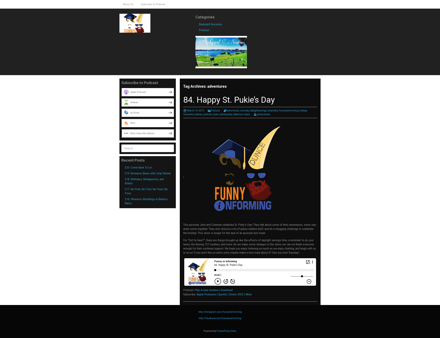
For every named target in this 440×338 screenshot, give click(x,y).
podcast (207, 114)
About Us (128, 4)
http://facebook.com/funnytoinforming (220, 318)
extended (273, 110)
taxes (247, 114)
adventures (233, 110)
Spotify (222, 294)
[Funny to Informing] (134, 23)
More (248, 294)
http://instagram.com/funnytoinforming (220, 311)
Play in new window (206, 290)
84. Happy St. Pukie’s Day (229, 100)
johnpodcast (263, 114)
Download (227, 290)
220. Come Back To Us (138, 167)
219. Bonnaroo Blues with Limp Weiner (148, 173)
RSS (240, 294)
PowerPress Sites (226, 331)
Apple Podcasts (206, 294)
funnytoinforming (288, 110)
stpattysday (225, 114)
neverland (188, 114)
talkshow (238, 114)
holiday (303, 110)
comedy (244, 110)
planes (198, 114)
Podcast (204, 30)
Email (232, 294)
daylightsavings (258, 110)
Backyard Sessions (210, 24)
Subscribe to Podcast (153, 4)
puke (215, 114)
